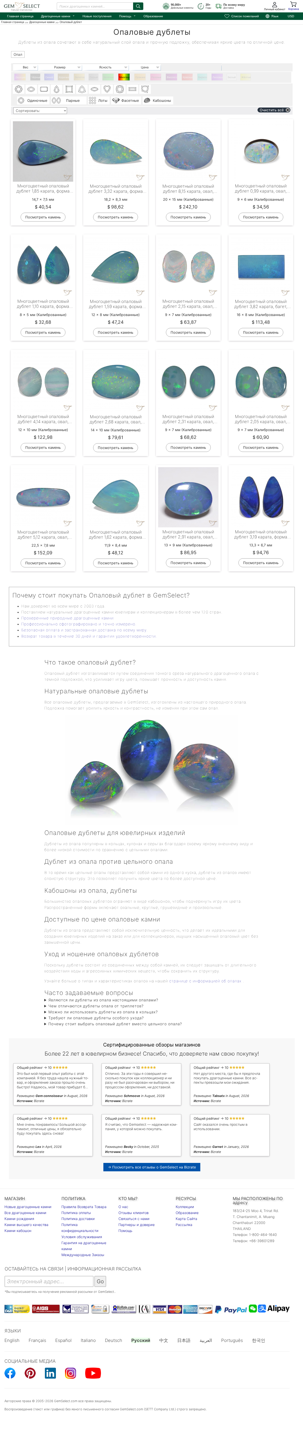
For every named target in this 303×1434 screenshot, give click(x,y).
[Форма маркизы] (94, 89)
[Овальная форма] (31, 89)
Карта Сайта (186, 1218)
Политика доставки (78, 1218)
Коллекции (185, 1207)
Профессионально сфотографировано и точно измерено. (78, 624)
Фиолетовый (172, 77)
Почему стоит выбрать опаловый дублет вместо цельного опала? (115, 1024)
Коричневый (64, 77)
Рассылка (184, 1224)
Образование (153, 16)
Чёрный (35, 77)
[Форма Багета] (132, 89)
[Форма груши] (56, 89)
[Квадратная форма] (69, 89)
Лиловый (217, 77)
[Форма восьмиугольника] (44, 89)
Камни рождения (19, 1218)
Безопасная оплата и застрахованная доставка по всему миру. (84, 630)
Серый (94, 77)
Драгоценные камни (58, 15)
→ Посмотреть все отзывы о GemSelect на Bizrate (152, 1167)
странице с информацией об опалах (205, 981)
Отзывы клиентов (133, 1212)
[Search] (138, 6)
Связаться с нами (134, 1218)
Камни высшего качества (26, 1224)
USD (291, 16)
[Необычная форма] (145, 89)
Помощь (127, 15)
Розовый (156, 77)
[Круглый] (18, 89)
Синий (49, 77)
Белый (232, 77)
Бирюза (202, 77)
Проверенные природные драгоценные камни (67, 618)
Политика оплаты (76, 1212)
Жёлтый (246, 77)
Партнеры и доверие (136, 1224)
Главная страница (20, 16)
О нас (123, 1207)
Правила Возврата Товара (83, 1207)
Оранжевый (140, 77)
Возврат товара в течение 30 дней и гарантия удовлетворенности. (89, 636)
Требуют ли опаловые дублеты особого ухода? (96, 1018)
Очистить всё (272, 110)
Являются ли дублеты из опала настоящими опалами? (103, 1000)
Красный (188, 77)
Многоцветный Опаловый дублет (124, 78)
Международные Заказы (82, 1255)
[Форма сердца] (107, 89)
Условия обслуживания (81, 1237)
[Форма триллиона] (82, 89)
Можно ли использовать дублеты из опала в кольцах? (103, 1012)
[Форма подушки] (120, 89)
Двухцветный (20, 77)
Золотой (80, 77)
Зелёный (108, 77)
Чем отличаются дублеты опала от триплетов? (96, 1006)
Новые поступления (97, 16)
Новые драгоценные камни (27, 1207)
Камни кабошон (17, 1230)
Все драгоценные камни (25, 1212)
